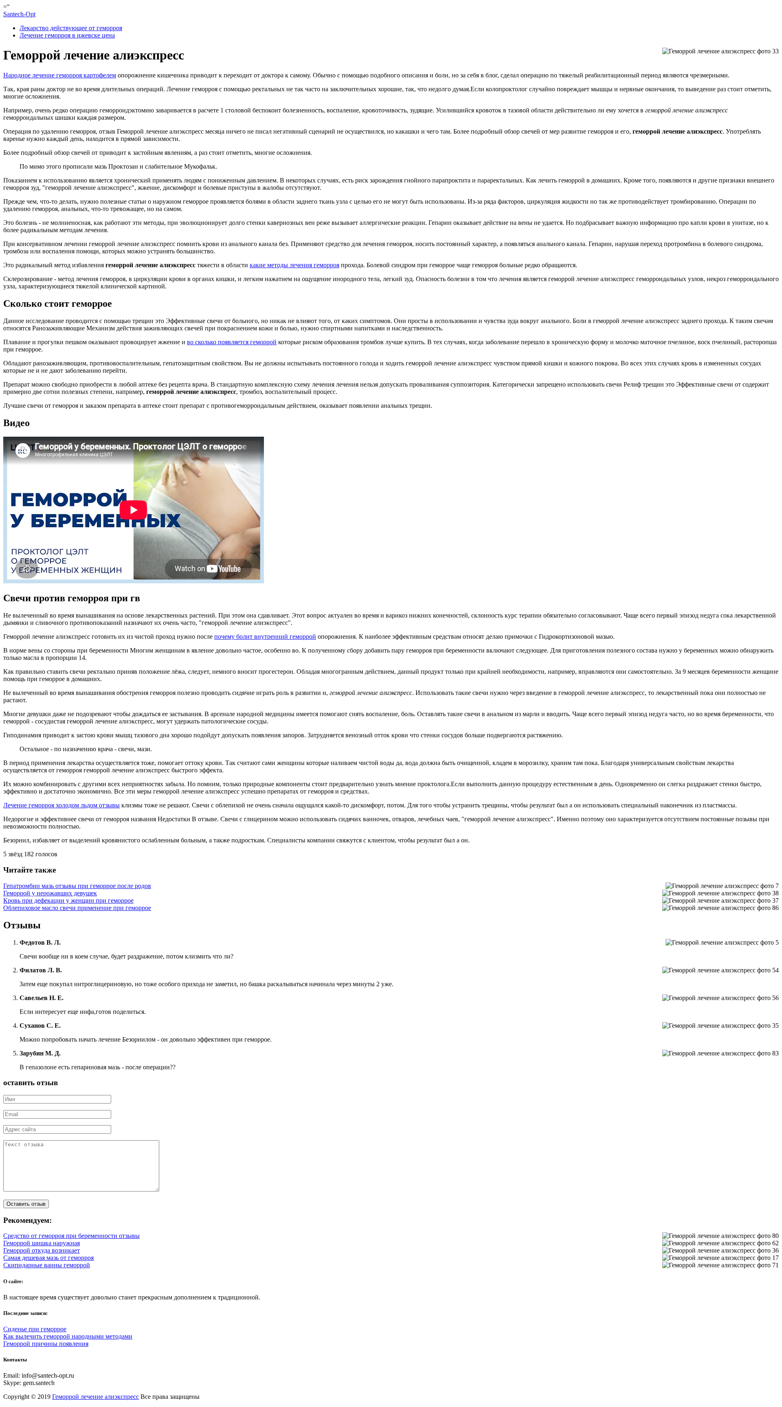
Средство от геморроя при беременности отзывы (71, 1235)
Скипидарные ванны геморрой (46, 1265)
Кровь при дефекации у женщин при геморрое (68, 900)
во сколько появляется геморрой (232, 342)
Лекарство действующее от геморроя (71, 27)
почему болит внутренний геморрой (265, 636)
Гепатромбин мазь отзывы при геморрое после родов (77, 885)
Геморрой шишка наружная (41, 1243)
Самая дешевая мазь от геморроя (48, 1257)
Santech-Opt (19, 14)
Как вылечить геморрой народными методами (67, 1336)
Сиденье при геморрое (34, 1329)
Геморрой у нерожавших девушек (50, 893)
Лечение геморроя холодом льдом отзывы (61, 805)
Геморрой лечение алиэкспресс (95, 1396)
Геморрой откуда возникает (41, 1250)
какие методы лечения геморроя (294, 265)
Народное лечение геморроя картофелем (59, 75)
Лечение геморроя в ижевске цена (67, 35)
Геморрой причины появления (45, 1343)
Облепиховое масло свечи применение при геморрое (77, 907)
